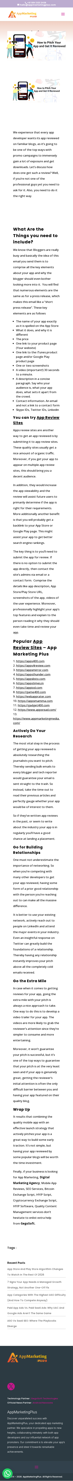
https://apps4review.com (33, 665)
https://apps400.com (30, 661)
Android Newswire (43, 1402)
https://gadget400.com (34, 705)
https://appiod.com (29, 688)
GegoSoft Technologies (44, 1398)
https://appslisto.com (30, 679)
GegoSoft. (28, 1223)
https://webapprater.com (33, 696)
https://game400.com (31, 692)
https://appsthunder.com (33, 674)
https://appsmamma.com (35, 701)
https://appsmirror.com (32, 670)
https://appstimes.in (30, 683)
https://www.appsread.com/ (37, 710)
